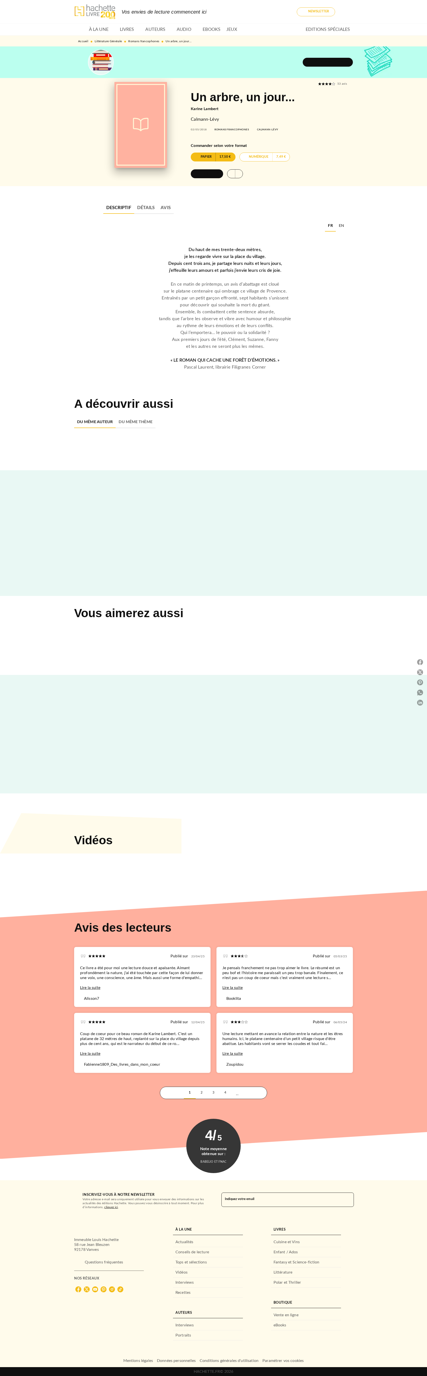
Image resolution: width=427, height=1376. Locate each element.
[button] (316, 11)
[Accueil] (95, 11)
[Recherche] (347, 12)
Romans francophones (143, 41)
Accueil (83, 41)
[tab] (80, 30)
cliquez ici (111, 1207)
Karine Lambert (204, 109)
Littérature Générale (108, 41)
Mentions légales (138, 1361)
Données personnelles (176, 1361)
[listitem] (78, 1289)
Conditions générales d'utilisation (229, 1361)
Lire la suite (90, 988)
